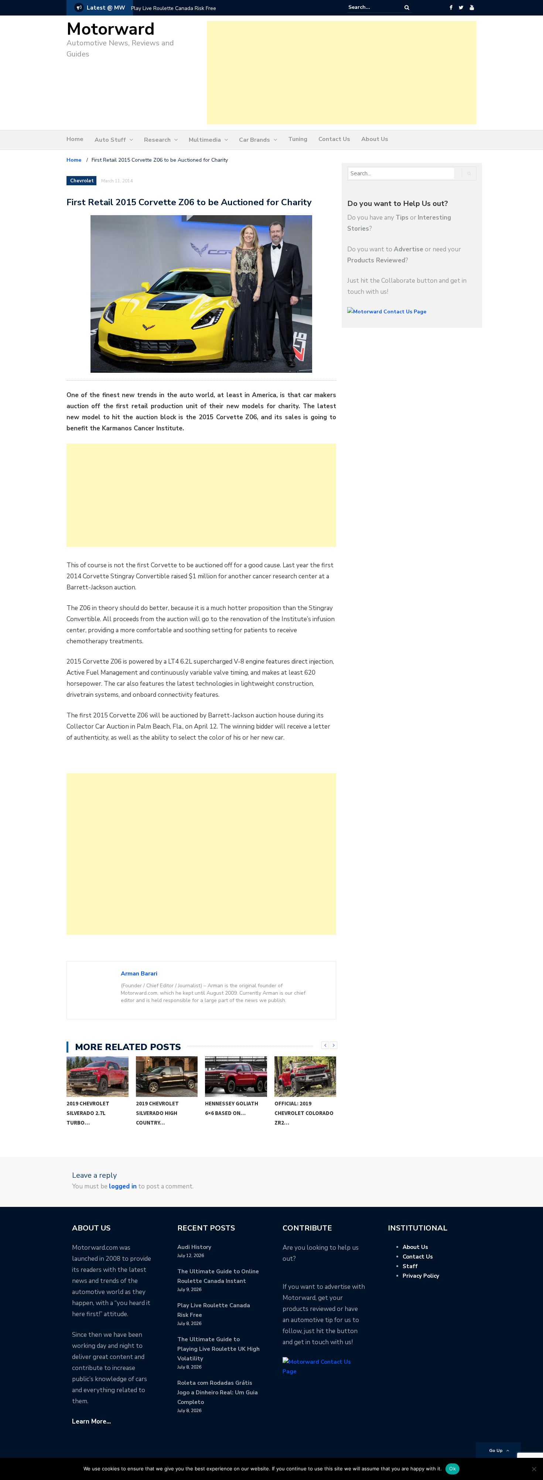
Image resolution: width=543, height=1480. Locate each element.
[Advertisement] (342, 72)
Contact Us (334, 139)
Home (74, 139)
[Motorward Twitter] (461, 8)
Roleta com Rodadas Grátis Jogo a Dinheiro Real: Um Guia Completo (217, 1392)
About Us (374, 139)
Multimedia (205, 140)
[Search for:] (371, 7)
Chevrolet (82, 181)
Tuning (297, 139)
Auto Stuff (110, 140)
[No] (533, 1469)
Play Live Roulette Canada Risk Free (173, 8)
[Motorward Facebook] (451, 8)
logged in (123, 1186)
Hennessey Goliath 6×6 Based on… (162, 1108)
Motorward (110, 29)
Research (157, 140)
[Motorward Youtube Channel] (472, 8)
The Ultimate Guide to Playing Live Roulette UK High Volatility (218, 1349)
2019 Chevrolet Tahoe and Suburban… (305, 1108)
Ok (452, 1469)
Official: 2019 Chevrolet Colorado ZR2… (234, 1113)
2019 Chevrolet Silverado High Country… (88, 1113)
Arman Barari (139, 974)
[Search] (406, 8)
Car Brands (254, 140)
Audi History (194, 1247)
